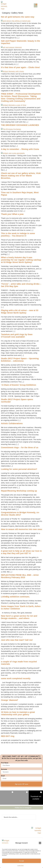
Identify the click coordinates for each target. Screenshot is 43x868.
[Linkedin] (11, 837)
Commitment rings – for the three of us (19, 447)
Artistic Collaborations (12, 423)
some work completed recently (15, 678)
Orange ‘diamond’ (9, 700)
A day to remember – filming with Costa (20, 149)
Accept (21, 861)
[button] (40, 843)
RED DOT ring (7, 736)
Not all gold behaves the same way (17, 17)
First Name (4, 762)
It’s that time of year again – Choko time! (20, 67)
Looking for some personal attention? (19, 469)
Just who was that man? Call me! (17, 640)
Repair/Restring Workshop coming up (19, 491)
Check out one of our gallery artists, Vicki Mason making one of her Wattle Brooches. (21, 175)
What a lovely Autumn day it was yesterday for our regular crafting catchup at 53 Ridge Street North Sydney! (21, 259)
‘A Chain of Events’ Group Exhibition (18, 385)
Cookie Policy (20, 865)
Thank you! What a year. (12, 214)
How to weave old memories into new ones (21, 529)
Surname (4, 769)
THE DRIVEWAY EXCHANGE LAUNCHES (20, 125)
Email (3, 775)
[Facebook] (3, 837)
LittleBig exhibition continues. (15, 597)
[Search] (38, 817)
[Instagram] (7, 837)
